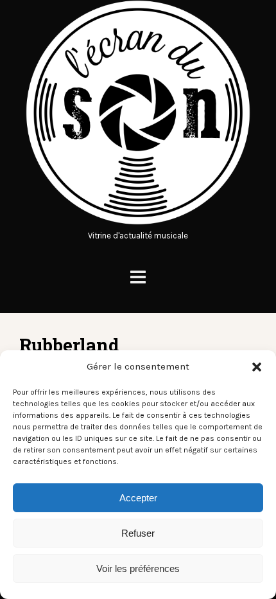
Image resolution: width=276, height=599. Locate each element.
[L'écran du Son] (138, 222)
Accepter (138, 497)
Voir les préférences (138, 568)
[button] (256, 367)
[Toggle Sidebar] (138, 277)
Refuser (138, 533)
